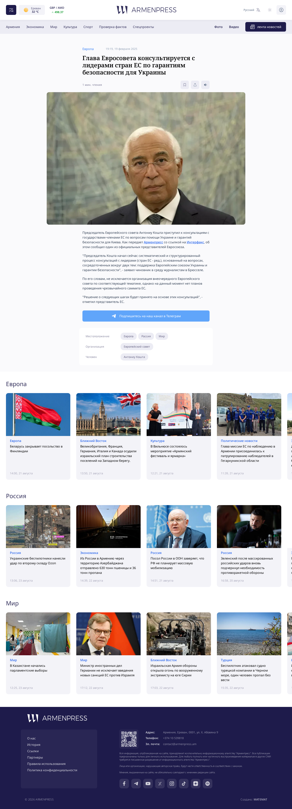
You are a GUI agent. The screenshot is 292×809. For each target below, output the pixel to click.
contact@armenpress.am (179, 744)
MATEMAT (260, 799)
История (33, 744)
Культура (70, 27)
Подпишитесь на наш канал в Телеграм (150, 316)
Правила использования (46, 764)
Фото (218, 27)
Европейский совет (137, 346)
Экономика (35, 27)
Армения (13, 27)
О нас (31, 738)
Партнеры (35, 757)
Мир (53, 27)
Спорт (88, 27)
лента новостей (269, 27)
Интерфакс (195, 242)
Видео (234, 27)
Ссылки (33, 751)
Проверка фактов (113, 27)
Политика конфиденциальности (52, 770)
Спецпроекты (143, 27)
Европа (128, 336)
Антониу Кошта (134, 357)
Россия (146, 336)
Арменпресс (153, 242)
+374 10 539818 (173, 738)
